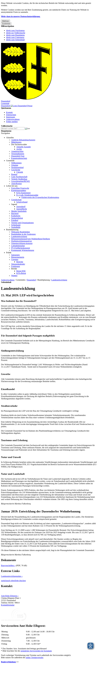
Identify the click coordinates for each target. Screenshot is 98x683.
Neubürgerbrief (17, 167)
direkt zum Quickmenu (15, 30)
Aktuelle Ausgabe (23, 147)
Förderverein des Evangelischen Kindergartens (40, 197)
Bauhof (14, 174)
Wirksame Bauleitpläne (20, 232)
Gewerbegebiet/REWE (20, 181)
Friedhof (14, 220)
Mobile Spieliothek (19, 211)
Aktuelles (10, 137)
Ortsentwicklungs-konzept (21, 243)
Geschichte (15, 170)
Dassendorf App (17, 156)
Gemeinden (20, 280)
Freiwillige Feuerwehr (20, 188)
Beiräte (14, 269)
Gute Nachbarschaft (19, 177)
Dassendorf (31, 280)
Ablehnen (5, 21)
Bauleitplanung (12, 229)
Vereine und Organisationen (22, 223)
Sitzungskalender (18, 264)
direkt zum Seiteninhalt (15, 40)
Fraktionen (15, 266)
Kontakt (9, 112)
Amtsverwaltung (13, 119)
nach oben (11, 580)
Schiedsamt (15, 225)
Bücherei (15, 213)
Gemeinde (10, 160)
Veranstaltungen (17, 154)
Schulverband (21, 202)
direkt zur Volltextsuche (15, 33)
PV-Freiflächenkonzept (20, 248)
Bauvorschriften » (8, 565)
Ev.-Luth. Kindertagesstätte (27, 195)
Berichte (19, 262)
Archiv (19, 149)
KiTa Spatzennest (23, 193)
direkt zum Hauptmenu (15, 35)
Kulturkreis (15, 216)
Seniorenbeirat (17, 218)
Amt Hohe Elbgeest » (10, 596)
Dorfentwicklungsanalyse (21, 241)
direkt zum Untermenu (15, 37)
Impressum (10, 117)
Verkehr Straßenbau (19, 179)
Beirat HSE (21, 271)
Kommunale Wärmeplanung (22, 250)
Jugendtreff (20, 206)
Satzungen (15, 255)
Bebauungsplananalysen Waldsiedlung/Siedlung (30, 239)
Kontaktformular (7, 605)
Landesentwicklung (19, 236)
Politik (8, 252)
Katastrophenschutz (19, 158)
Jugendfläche (21, 209)
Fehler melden (12, 121)
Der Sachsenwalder (19, 144)
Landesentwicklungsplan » (12, 576)
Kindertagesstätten (18, 190)
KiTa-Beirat (21, 273)
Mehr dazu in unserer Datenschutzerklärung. (20, 16)
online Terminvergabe (34, 657)
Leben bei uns (11, 186)
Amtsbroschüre (17, 151)
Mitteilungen (16, 142)
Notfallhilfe (15, 227)
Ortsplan (14, 165)
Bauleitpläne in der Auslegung (23, 234)
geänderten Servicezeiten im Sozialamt (36, 651)
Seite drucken (20, 580)
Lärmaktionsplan (18, 246)
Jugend (14, 204)
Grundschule (16, 200)
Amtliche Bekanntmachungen (23, 140)
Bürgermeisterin (17, 257)
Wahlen (14, 275)
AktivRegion (16, 183)
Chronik (19, 172)
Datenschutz (11, 115)
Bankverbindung (8, 662)
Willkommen (16, 163)
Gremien (14, 259)
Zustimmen (6, 24)
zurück (4, 580)
